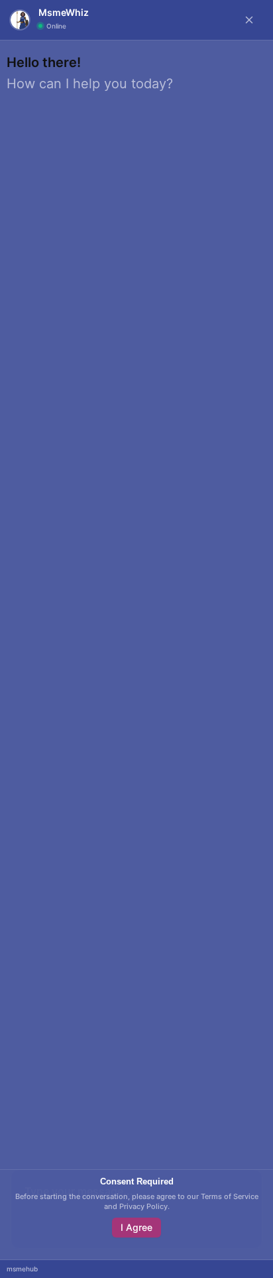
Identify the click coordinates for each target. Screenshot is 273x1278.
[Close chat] (249, 20)
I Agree (136, 1227)
